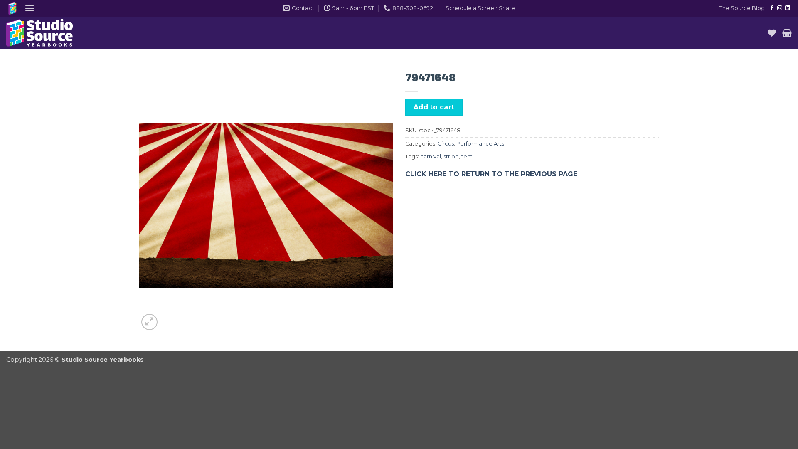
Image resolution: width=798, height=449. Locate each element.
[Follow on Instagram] (779, 8)
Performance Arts (480, 144)
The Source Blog (742, 8)
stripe (451, 156)
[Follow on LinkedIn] (787, 8)
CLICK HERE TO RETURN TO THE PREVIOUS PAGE (491, 174)
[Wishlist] (772, 33)
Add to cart (434, 107)
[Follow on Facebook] (771, 8)
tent (467, 156)
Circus (446, 144)
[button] (29, 8)
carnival (430, 156)
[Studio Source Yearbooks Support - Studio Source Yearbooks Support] (47, 33)
